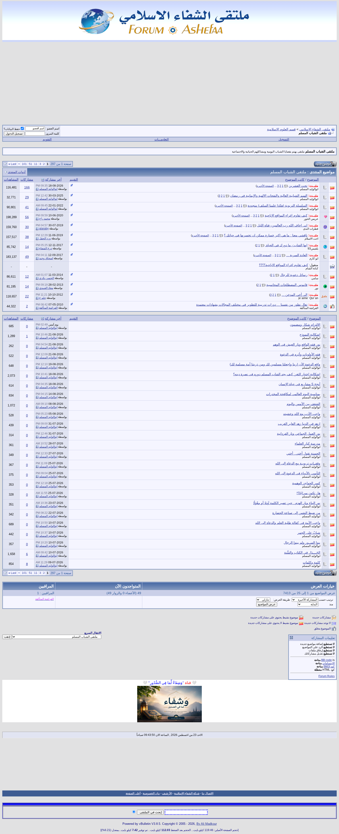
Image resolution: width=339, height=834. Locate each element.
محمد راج (44, 218)
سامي (314, 278)
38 (27, 237)
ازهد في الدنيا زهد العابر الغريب (299, 424)
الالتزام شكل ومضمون (305, 324)
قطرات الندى (310, 228)
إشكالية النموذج (310, 334)
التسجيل (284, 139)
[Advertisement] (169, 80)
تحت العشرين (298, 186)
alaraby (44, 228)
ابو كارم (313, 258)
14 (27, 247)
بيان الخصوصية (151, 793)
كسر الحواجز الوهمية (306, 483)
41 (27, 207)
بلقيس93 (313, 248)
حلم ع (42, 298)
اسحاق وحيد (46, 258)
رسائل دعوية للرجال (293, 275)
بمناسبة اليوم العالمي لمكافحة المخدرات (293, 394)
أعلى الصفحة (133, 793)
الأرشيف (167, 793)
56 (27, 217)
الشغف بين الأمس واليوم (303, 404)
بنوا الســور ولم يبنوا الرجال (302, 542)
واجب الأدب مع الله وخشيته (301, 414)
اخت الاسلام (311, 238)
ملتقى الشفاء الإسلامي (314, 129)
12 (27, 276)
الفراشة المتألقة (309, 308)
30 (27, 227)
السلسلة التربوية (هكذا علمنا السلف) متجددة (277, 205)
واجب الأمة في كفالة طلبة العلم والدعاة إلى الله (287, 523)
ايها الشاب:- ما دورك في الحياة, (286, 245)
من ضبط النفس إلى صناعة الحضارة (296, 513)
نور (316, 288)
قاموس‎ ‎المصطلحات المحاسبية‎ (286, 285)
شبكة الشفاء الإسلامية (186, 793)
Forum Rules (326, 676)
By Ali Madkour (206, 823)
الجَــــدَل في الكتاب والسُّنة (302, 552)
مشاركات (27, 179)
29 (27, 197)
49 (27, 256)
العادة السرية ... (296, 255)
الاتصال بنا (207, 793)
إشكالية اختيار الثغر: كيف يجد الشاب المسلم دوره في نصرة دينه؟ (276, 374)
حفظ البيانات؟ (12, 129)
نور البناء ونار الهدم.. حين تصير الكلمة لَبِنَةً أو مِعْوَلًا (286, 503)
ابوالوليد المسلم (309, 189)
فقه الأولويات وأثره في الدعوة (300, 354)
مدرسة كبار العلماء (307, 443)
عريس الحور (311, 218)
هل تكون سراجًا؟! (308, 493)
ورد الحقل (45, 238)
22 (27, 296)
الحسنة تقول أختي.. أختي (303, 453)
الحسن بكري (46, 278)
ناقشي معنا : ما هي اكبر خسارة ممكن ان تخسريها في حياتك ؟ (265, 235)
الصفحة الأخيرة (265, 186)
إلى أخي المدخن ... (294, 295)
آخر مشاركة (53, 179)
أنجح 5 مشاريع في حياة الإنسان (299, 384)
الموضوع (313, 179)
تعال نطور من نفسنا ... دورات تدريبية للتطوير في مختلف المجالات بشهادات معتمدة (251, 304)
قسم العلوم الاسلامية (281, 129)
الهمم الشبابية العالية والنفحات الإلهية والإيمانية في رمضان (268, 195)
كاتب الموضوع (294, 179)
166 (27, 187)
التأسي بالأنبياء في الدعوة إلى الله (297, 473)
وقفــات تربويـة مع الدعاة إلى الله (297, 463)
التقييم (74, 179)
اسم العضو (53, 128)
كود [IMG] (329, 666)
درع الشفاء (45, 248)
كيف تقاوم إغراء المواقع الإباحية (286, 215)
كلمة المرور (52, 133)
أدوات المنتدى (17, 172)
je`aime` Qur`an (308, 298)
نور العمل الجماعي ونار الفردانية (298, 433)
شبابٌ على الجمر (308, 532)
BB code (326, 660)
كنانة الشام (312, 268)
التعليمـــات (162, 139)
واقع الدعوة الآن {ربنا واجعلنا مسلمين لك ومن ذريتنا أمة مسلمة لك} (275, 364)
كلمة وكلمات (311, 562)
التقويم (47, 139)
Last (12, 164)
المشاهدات (11, 179)
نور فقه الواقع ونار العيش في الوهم (296, 344)
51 (30, 164)
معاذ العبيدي (46, 288)
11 (35, 164)
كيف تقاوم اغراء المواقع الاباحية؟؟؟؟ (283, 265)
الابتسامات (328, 663)
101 (24, 164)
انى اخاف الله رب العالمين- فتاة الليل (282, 225)
